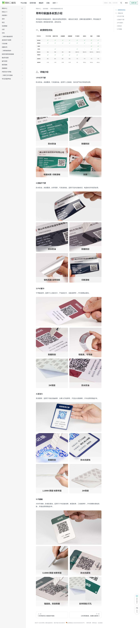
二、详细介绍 (119, 13)
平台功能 (23, 3)
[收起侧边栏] (22, 8)
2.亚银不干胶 (120, 19)
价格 (46, 3)
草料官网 (88, 623)
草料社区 (94, 623)
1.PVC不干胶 (120, 16)
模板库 (40, 3)
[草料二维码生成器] (9, 3)
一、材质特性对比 (120, 10)
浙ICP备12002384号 (59, 623)
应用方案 (32, 3)
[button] (12, 11)
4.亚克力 (119, 26)
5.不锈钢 (119, 29)
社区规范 (100, 623)
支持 (52, 3)
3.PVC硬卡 (120, 22)
